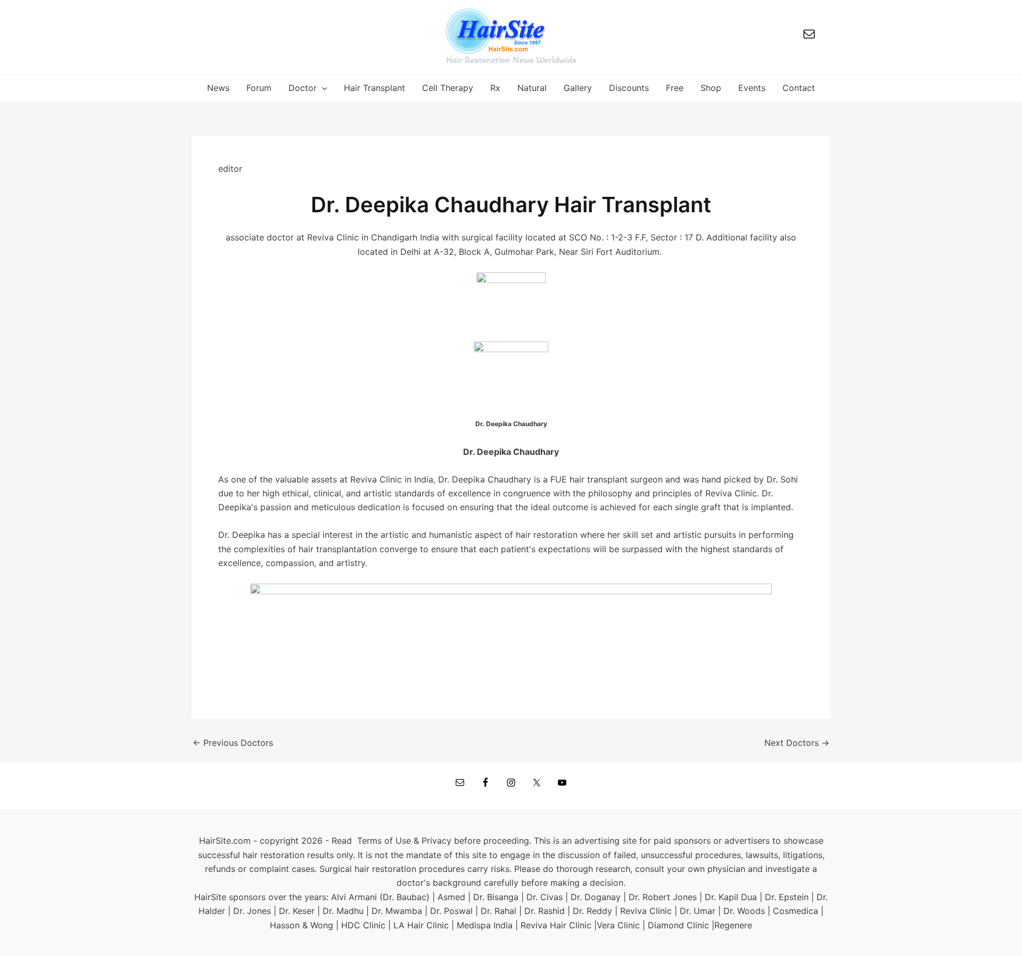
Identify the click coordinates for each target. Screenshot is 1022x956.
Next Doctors (796, 742)
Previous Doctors (233, 742)
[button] (322, 87)
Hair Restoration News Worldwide (511, 59)
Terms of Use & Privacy (404, 840)
